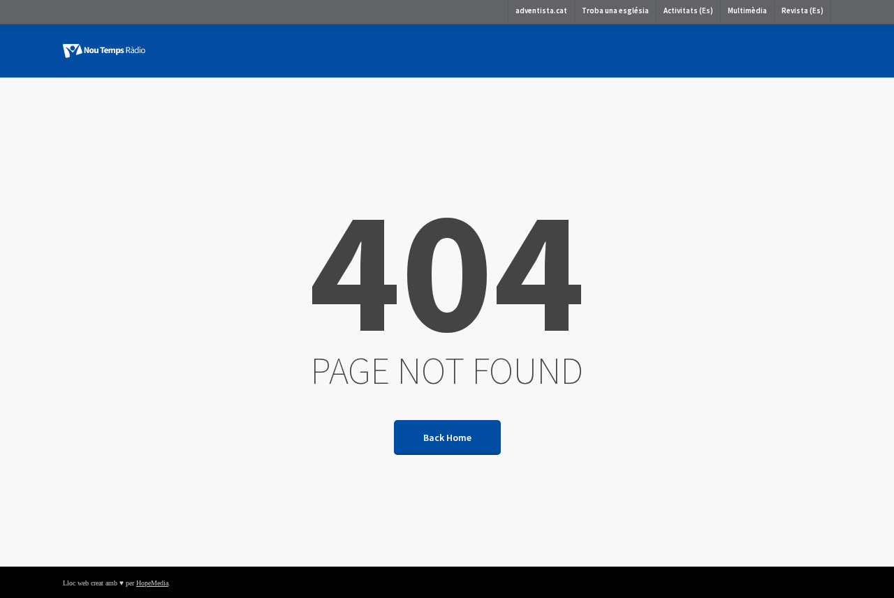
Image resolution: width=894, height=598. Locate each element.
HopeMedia (152, 583)
